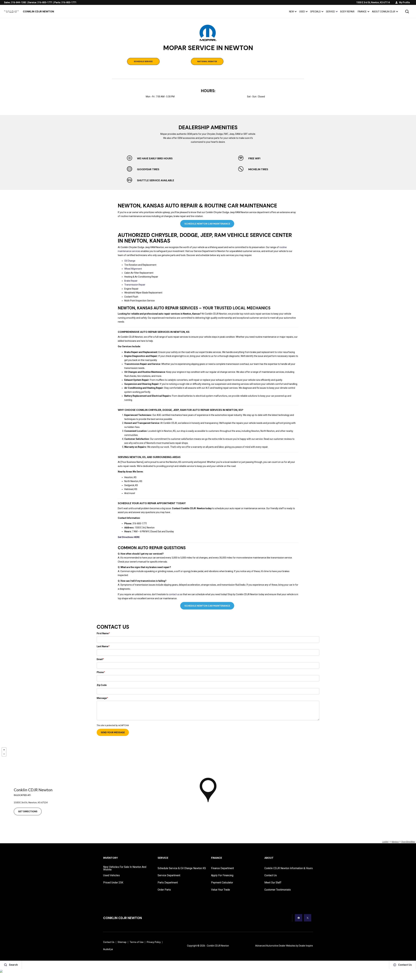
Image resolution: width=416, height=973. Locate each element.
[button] (407, 11)
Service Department (169, 875)
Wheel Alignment (133, 268)
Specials (315, 12)
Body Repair (347, 11)
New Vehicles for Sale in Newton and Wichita (124, 868)
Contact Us (270, 875)
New (291, 11)
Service (330, 11)
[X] (307, 917)
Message (102, 698)
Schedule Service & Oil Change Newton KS (182, 868)
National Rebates (207, 61)
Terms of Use (136, 942)
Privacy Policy (154, 942)
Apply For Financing (222, 875)
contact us (174, 594)
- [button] (4, 754)
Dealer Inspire (306, 945)
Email (100, 659)
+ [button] (4, 750)
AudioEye (108, 949)
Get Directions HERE (129, 537)
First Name (103, 633)
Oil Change (129, 260)
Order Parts (164, 889)
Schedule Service (143, 61)
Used (302, 11)
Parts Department (168, 882)
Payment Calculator (222, 882)
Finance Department (222, 868)
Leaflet (385, 841)
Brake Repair (130, 280)
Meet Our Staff (272, 882)
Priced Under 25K (113, 882)
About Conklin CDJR (383, 11)
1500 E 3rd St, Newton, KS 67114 (373, 2)
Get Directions (27, 811)
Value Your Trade (220, 889)
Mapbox (395, 841)
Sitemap (122, 942)
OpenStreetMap (408, 841)
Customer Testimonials (277, 889)
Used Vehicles (111, 875)
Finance (362, 11)
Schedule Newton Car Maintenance (207, 223)
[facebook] (298, 917)
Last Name (103, 646)
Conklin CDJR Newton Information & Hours (288, 868)
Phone (101, 672)
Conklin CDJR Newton (218, 945)
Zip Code (102, 685)
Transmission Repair (134, 284)
